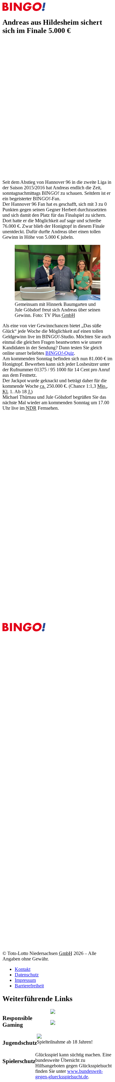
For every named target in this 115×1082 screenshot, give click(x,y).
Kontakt (22, 969)
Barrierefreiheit (29, 985)
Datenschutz (27, 974)
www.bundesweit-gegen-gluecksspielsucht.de (69, 1074)
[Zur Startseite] (24, 9)
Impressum (25, 980)
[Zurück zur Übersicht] (6, 46)
